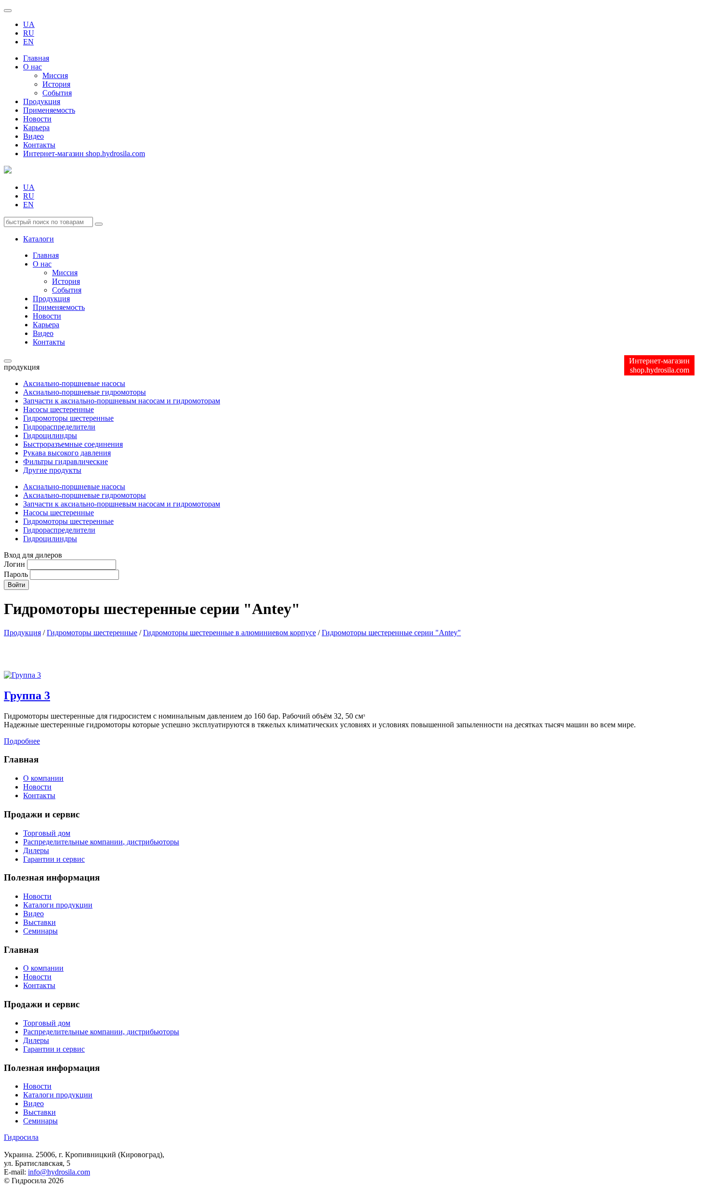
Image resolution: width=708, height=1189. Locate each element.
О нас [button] (32, 67)
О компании (43, 778)
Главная (36, 58)
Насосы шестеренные (58, 409)
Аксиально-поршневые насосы (74, 383)
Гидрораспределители (59, 427)
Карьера (36, 127)
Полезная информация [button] (52, 1068)
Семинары (40, 931)
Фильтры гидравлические (65, 461)
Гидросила (21, 1137)
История (56, 84)
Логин (14, 564)
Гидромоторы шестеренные (68, 418)
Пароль (16, 574)
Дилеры (36, 850)
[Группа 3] (22, 675)
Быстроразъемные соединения (73, 444)
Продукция (41, 101)
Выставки (39, 922)
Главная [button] (21, 950)
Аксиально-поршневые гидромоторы (84, 392)
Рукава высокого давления (67, 453)
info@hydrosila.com (59, 1172)
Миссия (55, 75)
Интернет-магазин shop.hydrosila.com (84, 153)
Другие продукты (52, 470)
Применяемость (49, 110)
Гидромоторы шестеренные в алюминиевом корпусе (229, 632)
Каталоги (38, 239)
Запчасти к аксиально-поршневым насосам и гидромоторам (121, 401)
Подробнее (22, 741)
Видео (33, 136)
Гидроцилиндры (50, 435)
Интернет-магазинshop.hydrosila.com (659, 365)
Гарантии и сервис (54, 859)
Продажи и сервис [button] (41, 1004)
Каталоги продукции (57, 905)
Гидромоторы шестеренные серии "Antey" (391, 632)
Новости (37, 119)
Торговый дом (46, 833)
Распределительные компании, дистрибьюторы (101, 842)
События (57, 93)
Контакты (39, 145)
